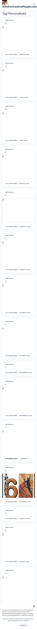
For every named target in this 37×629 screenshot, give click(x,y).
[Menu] (34, 4)
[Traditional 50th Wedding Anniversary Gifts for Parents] (18, 443)
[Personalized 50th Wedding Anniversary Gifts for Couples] (18, 125)
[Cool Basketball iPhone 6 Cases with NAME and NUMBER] (18, 486)
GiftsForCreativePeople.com (19, 6)
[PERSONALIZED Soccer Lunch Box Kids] (18, 254)
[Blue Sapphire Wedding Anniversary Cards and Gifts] (18, 38)
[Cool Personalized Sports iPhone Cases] (18, 340)
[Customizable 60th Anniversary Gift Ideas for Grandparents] (18, 81)
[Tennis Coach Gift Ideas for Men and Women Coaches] (18, 589)
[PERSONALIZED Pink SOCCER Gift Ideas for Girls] (18, 546)
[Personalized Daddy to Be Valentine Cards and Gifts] (18, 211)
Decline (23, 625)
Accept (14, 625)
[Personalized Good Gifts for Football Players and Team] (18, 297)
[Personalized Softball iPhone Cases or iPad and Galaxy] (18, 168)
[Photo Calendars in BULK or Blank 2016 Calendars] (18, 400)
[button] (34, 606)
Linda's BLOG (9, 20)
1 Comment (23, 458)
